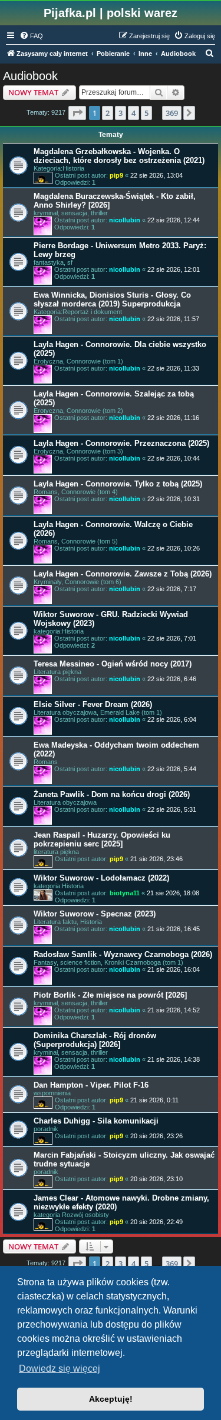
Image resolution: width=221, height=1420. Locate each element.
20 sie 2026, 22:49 (156, 1221)
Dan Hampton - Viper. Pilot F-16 (91, 1085)
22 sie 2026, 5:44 (171, 768)
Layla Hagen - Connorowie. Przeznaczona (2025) (121, 443)
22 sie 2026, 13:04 (156, 175)
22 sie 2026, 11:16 (173, 417)
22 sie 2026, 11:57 (173, 318)
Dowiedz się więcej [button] (59, 1369)
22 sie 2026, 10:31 (173, 498)
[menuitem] (31, 36)
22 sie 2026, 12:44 (173, 220)
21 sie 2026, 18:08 (173, 892)
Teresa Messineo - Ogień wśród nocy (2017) (113, 663)
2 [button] (107, 113)
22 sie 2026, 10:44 (173, 458)
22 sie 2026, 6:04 (171, 719)
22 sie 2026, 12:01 (173, 269)
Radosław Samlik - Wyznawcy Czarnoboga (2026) (123, 954)
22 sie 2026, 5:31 (171, 809)
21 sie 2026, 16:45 (173, 928)
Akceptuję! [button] (111, 1399)
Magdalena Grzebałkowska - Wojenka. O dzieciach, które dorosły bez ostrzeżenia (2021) (119, 156)
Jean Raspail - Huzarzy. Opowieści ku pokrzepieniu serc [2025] (102, 839)
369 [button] (172, 113)
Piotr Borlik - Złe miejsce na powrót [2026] (110, 995)
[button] (77, 113)
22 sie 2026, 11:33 (173, 368)
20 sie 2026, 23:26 (156, 1135)
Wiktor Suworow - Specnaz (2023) (95, 913)
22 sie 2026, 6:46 (171, 678)
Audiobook (30, 75)
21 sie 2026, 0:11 (154, 1100)
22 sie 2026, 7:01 (171, 638)
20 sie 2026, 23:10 (156, 1178)
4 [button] (133, 113)
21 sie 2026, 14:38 (173, 1059)
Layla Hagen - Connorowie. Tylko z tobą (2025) (118, 483)
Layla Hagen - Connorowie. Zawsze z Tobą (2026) (123, 573)
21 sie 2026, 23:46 (156, 858)
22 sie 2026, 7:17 (171, 588)
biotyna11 (125, 892)
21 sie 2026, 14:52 (173, 1010)
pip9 (116, 175)
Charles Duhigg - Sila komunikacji (96, 1120)
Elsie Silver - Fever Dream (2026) (93, 704)
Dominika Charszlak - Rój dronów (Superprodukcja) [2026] (95, 1040)
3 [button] (120, 113)
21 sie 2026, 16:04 (173, 969)
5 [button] (146, 113)
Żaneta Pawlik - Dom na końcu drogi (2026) (112, 794)
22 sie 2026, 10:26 (173, 548)
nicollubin (124, 220)
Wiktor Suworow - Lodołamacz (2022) (101, 878)
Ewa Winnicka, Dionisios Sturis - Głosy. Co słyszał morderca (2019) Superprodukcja (112, 299)
